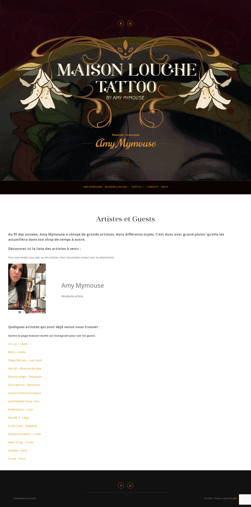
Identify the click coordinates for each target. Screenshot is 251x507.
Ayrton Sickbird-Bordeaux (24, 393)
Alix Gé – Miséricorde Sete (24, 368)
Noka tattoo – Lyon (20, 409)
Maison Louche (115, 186)
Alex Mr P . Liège (18, 418)
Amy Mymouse (125, 143)
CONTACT (153, 186)
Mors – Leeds (16, 352)
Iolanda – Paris (17, 450)
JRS (235, 498)
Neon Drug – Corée (20, 442)
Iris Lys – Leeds (18, 344)
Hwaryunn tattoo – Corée (24, 434)
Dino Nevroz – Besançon (24, 385)
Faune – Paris (16, 459)
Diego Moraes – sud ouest (25, 360)
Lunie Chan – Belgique (22, 426)
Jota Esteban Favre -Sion (23, 401)
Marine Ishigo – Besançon (25, 377)
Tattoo (136, 186)
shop (164, 186)
